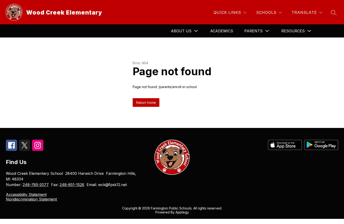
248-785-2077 (36, 184)
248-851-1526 (72, 184)
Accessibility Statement (26, 194)
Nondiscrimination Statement (31, 199)
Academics (221, 31)
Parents (253, 31)
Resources (293, 31)
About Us (181, 31)
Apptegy (182, 212)
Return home (146, 103)
